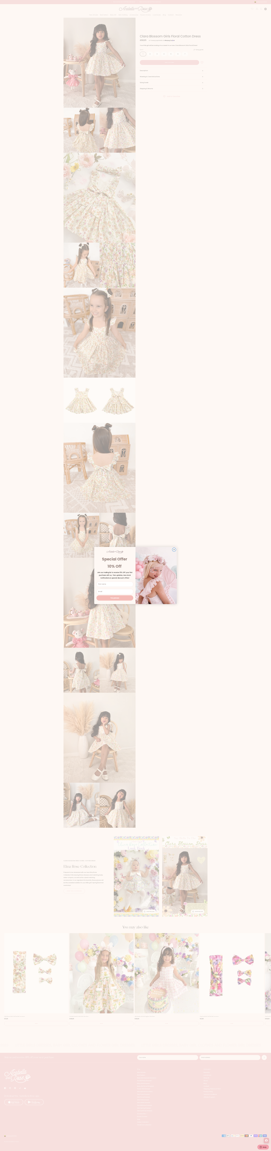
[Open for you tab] (266, 1140)
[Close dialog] (174, 549)
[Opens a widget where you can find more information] (263, 1147)
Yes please (115, 598)
